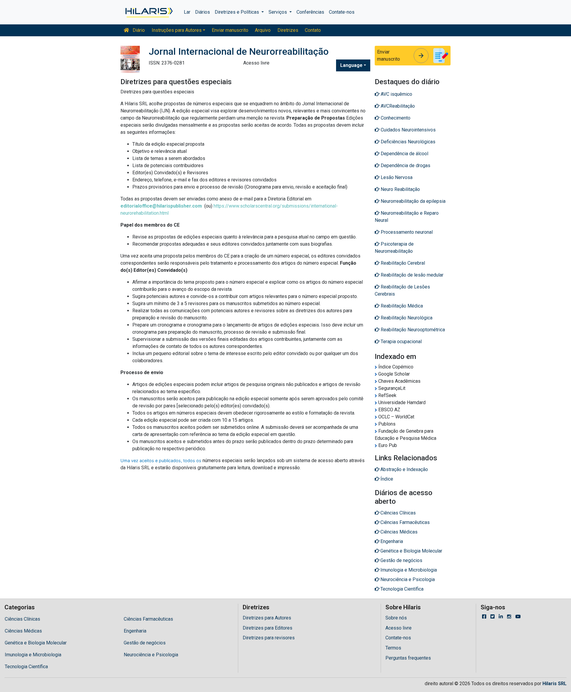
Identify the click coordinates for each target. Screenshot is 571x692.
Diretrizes (287, 30)
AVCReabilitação (397, 106)
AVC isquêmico (395, 94)
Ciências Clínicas (22, 619)
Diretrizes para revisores (269, 638)
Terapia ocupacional (400, 341)
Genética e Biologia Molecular (36, 643)
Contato (313, 30)
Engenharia (135, 631)
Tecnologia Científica (26, 666)
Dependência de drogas (404, 165)
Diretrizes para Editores (267, 628)
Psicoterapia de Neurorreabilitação (394, 247)
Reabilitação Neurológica (405, 318)
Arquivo (263, 30)
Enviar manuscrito (230, 30)
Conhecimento (394, 118)
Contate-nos (341, 12)
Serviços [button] (278, 12)
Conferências (310, 12)
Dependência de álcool (403, 153)
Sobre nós (396, 618)
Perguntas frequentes (408, 658)
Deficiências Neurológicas (407, 142)
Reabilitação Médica (401, 306)
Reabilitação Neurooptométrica (412, 329)
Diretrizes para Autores (267, 618)
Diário (138, 30)
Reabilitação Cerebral (402, 263)
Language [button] (351, 65)
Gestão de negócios (145, 643)
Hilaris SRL (554, 683)
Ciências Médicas (23, 631)
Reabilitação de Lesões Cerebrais (402, 290)
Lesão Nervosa (395, 177)
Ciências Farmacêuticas (148, 619)
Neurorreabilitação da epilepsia (412, 201)
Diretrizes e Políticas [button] (237, 12)
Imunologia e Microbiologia (33, 655)
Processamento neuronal (406, 232)
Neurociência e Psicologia (151, 655)
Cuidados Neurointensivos (407, 130)
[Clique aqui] (148, 12)
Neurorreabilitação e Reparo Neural (407, 216)
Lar (187, 12)
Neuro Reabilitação (399, 189)
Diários (202, 12)
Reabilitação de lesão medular (411, 275)
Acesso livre (398, 628)
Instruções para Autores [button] (177, 30)
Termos (393, 648)
